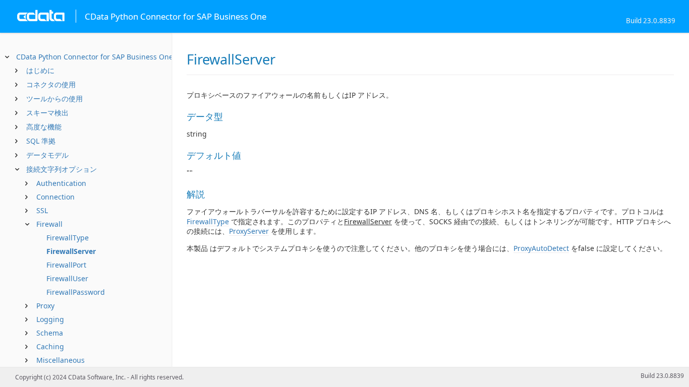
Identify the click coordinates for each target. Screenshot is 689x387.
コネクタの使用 (51, 84)
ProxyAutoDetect (541, 248)
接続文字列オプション (61, 169)
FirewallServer (71, 251)
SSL (42, 210)
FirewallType (67, 237)
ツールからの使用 (54, 98)
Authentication (61, 183)
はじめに (40, 70)
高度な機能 (44, 127)
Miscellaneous (60, 360)
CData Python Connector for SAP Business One (94, 56)
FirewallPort (66, 265)
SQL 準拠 (40, 141)
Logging (50, 319)
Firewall (49, 224)
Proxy (45, 305)
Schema (49, 333)
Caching (50, 346)
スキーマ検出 (47, 112)
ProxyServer (249, 231)
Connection (55, 197)
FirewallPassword (75, 292)
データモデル (47, 155)
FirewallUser (67, 278)
